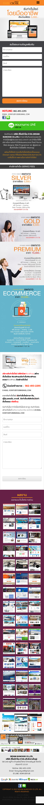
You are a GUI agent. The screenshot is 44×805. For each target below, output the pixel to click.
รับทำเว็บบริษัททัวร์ (27, 398)
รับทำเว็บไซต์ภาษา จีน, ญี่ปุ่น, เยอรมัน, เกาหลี (18, 397)
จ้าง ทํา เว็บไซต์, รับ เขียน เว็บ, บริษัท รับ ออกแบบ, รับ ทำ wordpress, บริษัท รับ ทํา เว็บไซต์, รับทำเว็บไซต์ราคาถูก (22, 798)
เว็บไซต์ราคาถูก (25, 407)
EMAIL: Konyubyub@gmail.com (15, 114)
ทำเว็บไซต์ (15, 407)
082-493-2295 (20, 111)
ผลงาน (22, 495)
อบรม (4, 379)
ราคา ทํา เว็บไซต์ (22, 795)
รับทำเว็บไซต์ (7, 407)
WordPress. (11, 379)
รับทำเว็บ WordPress (28, 376)
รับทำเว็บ (34, 407)
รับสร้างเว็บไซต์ (22, 379)
